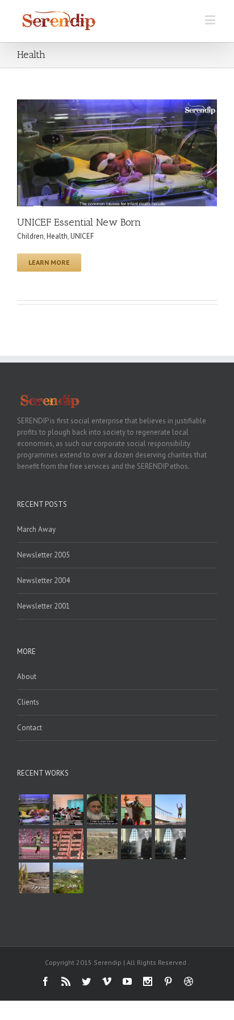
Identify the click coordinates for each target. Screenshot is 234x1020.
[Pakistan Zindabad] (136, 844)
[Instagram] (147, 981)
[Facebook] (45, 981)
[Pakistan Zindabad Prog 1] (170, 844)
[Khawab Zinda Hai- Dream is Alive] (68, 844)
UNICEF (82, 236)
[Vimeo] (106, 981)
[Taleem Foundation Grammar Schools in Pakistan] (68, 810)
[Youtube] (127, 981)
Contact (29, 727)
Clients (28, 702)
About (26, 676)
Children (30, 236)
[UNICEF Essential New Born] (34, 810)
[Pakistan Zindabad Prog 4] (34, 878)
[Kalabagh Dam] (102, 844)
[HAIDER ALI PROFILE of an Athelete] (34, 844)
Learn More (49, 262)
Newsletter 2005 (43, 555)
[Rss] (65, 981)
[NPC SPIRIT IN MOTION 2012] (136, 810)
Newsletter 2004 (43, 580)
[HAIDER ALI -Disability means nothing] (170, 810)
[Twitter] (86, 981)
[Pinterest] (168, 981)
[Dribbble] (188, 981)
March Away (36, 529)
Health (57, 236)
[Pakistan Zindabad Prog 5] (68, 878)
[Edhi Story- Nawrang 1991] (102, 810)
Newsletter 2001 (43, 606)
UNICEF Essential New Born (79, 222)
